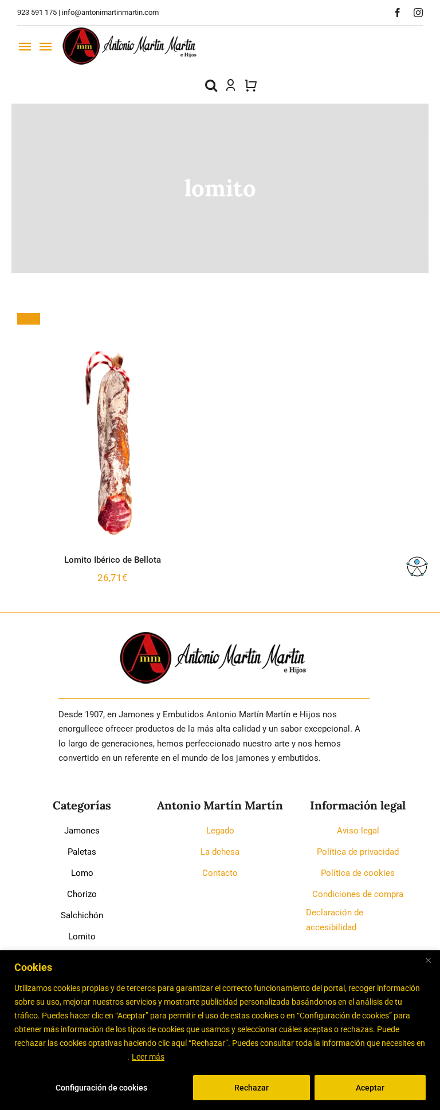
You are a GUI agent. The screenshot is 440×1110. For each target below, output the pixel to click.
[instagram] (418, 12)
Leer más (148, 1056)
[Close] (428, 960)
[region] (220, 1030)
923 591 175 (37, 12)
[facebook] (397, 12)
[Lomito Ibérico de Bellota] (113, 443)
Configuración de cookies (101, 1087)
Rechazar (251, 1087)
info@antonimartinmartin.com (110, 12)
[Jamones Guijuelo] (130, 30)
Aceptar (370, 1087)
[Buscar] (211, 85)
